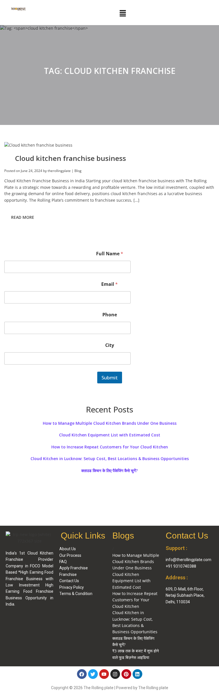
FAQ (63, 561)
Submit (110, 377)
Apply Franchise (73, 568)
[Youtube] (104, 674)
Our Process (70, 555)
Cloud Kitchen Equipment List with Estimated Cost (109, 435)
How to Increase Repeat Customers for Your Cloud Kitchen (109, 447)
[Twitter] (93, 674)
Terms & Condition (75, 593)
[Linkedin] (137, 674)
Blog (78, 170)
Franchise (68, 574)
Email (109, 284)
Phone (109, 314)
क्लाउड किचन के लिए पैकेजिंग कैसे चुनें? (109, 470)
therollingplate (59, 170)
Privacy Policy (71, 587)
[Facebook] (82, 674)
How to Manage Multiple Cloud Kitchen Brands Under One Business (110, 423)
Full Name (109, 253)
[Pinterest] (126, 674)
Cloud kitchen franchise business (70, 158)
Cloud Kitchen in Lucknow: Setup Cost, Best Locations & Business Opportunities (110, 458)
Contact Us (69, 580)
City (109, 345)
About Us (67, 549)
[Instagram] (115, 674)
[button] (122, 13)
